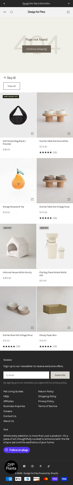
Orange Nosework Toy (13, 207)
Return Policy (45, 391)
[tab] (9, 78)
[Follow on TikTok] (48, 466)
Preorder (26, 3)
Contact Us (9, 416)
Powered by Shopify (48, 473)
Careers (7, 411)
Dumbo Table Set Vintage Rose (54, 207)
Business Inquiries (14, 406)
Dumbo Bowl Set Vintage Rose (17, 335)
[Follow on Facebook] (24, 466)
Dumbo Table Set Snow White (53, 141)
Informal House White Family (17, 273)
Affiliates (8, 401)
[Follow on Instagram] (32, 466)
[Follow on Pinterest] (40, 466)
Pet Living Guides (13, 391)
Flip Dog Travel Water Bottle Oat (53, 274)
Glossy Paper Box (47, 335)
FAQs (6, 396)
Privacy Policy (46, 401)
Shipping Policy (47, 396)
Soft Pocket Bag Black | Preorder (14, 142)
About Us (8, 421)
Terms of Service (47, 406)
